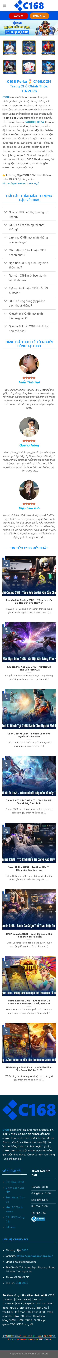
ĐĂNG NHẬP (39, 15)
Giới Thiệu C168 (15, 1181)
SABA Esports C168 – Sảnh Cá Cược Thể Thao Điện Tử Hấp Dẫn (29, 935)
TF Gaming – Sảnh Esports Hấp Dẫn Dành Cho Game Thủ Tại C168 (29, 1069)
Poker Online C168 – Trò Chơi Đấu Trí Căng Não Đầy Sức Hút (29, 868)
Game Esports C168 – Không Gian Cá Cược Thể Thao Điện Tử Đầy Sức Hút (29, 1002)
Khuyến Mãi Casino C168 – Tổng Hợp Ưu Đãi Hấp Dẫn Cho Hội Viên (29, 601)
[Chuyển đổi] (5, 212)
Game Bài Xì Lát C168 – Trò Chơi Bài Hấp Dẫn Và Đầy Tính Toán (29, 802)
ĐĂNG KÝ (18, 15)
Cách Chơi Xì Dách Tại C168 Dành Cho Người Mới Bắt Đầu (29, 735)
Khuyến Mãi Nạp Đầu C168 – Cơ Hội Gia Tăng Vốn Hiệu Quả (29, 668)
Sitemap (10, 1227)
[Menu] (4, 6)
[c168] (29, 5)
